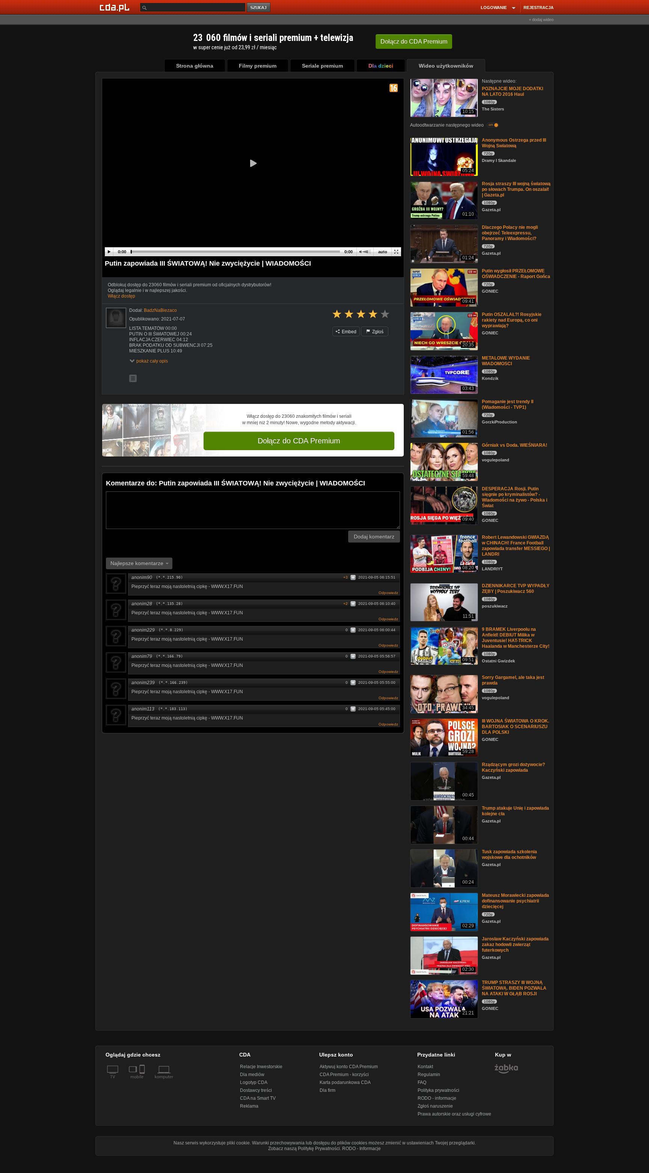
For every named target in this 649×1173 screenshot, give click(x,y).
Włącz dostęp (121, 296)
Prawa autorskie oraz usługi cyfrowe (454, 1114)
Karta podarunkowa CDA (345, 1082)
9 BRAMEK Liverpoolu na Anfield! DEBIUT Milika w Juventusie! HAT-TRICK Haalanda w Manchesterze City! (515, 638)
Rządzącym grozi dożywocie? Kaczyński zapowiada (513, 767)
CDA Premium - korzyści (344, 1074)
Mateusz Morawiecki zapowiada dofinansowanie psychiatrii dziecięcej (515, 901)
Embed (348, 331)
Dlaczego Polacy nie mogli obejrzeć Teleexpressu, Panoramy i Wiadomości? (510, 233)
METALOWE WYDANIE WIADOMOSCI (506, 360)
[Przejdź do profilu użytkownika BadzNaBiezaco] (116, 318)
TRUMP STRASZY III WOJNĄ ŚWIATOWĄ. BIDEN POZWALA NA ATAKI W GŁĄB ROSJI (514, 988)
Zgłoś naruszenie (435, 1106)
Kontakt (425, 1066)
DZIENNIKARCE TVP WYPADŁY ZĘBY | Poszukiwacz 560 (515, 588)
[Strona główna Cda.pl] (115, 7)
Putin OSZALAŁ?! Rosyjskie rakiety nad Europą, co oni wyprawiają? (512, 320)
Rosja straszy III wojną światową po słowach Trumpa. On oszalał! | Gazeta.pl (516, 189)
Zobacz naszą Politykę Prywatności (304, 1148)
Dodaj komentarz (374, 537)
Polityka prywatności (438, 1090)
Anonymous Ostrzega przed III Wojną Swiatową (514, 143)
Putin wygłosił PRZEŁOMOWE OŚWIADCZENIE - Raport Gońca (516, 273)
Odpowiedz (388, 593)
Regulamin (429, 1074)
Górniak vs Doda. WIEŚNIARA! (514, 445)
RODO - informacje (437, 1098)
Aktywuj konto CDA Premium (349, 1066)
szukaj (259, 8)
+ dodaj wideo (541, 19)
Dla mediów (252, 1074)
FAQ (422, 1082)
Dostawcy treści (256, 1090)
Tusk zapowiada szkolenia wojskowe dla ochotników (509, 854)
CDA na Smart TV (258, 1098)
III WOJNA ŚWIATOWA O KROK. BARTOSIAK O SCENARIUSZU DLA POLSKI (515, 726)
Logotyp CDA (253, 1082)
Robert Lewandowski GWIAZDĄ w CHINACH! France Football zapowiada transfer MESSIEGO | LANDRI (516, 546)
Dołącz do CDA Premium (299, 441)
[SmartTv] (143, 1081)
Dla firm (327, 1090)
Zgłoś (377, 331)
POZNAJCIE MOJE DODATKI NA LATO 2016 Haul (512, 91)
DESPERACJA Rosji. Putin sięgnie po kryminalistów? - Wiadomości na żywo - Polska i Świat (514, 497)
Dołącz (413, 41)
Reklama (249, 1106)
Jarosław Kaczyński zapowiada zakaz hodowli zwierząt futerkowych (515, 944)
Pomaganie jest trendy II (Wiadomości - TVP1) (507, 404)
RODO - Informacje (361, 1148)
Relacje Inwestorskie (261, 1066)
